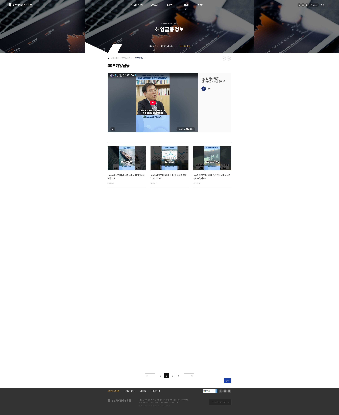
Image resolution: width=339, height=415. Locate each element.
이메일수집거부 (130, 391)
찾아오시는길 (155, 391)
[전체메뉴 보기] (328, 5)
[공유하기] (224, 58)
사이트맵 (143, 391)
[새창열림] (299, 5)
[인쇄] (229, 58)
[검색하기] (322, 5)
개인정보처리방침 (113, 391)
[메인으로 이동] (108, 58)
